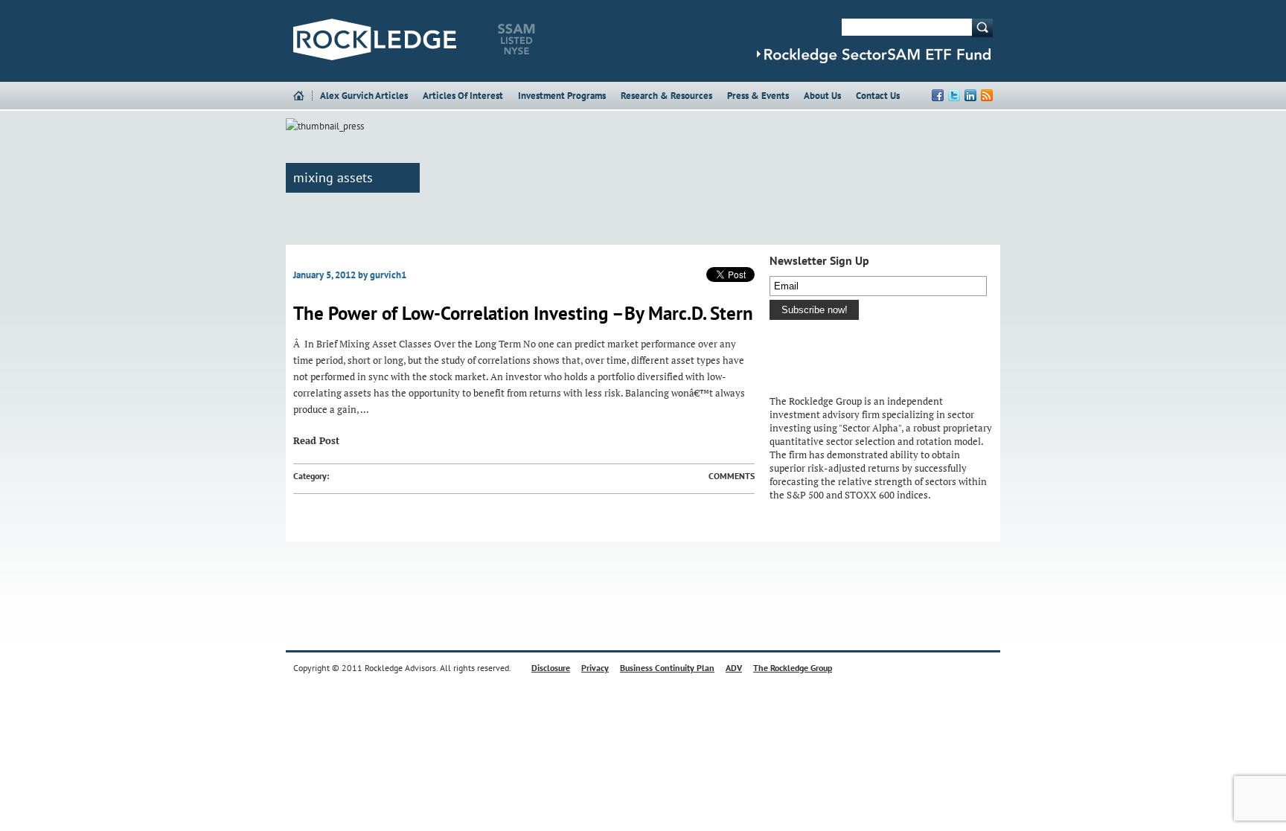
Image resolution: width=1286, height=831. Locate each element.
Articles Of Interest (463, 95)
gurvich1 (388, 275)
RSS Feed (987, 95)
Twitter (954, 95)
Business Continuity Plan (667, 667)
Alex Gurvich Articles (364, 95)
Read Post (316, 440)
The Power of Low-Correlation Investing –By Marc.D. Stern (523, 313)
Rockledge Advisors (374, 39)
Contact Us (878, 95)
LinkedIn (970, 95)
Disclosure (550, 667)
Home (302, 95)
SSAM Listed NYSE (516, 39)
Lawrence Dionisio (803, 378)
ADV (734, 667)
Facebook (938, 95)
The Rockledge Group (792, 667)
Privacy (595, 667)
